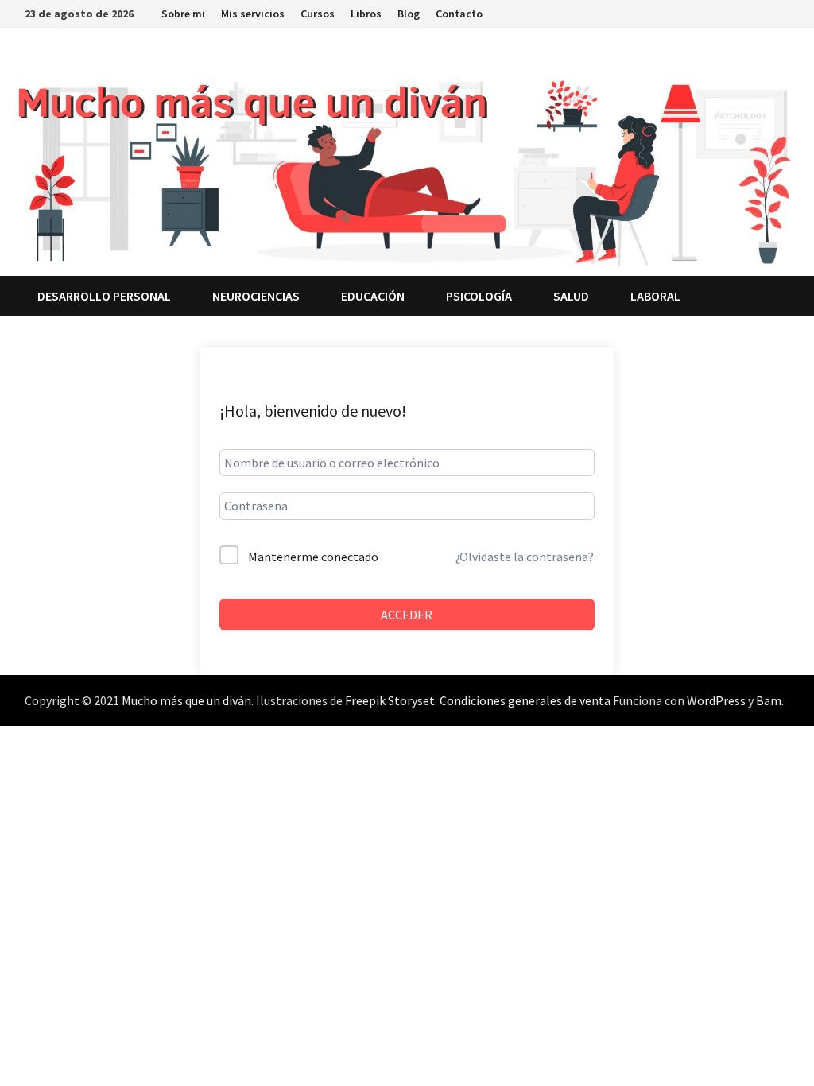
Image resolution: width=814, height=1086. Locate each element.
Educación (373, 296)
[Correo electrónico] (781, 12)
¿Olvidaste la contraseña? (524, 556)
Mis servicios (253, 13)
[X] (723, 12)
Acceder (406, 615)
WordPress (716, 700)
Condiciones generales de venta (525, 700)
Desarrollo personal (104, 296)
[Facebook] (703, 12)
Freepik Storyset (390, 700)
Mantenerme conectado (313, 556)
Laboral (655, 296)
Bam (768, 700)
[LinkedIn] (763, 12)
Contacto (459, 13)
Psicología (479, 296)
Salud (571, 296)
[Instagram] (743, 12)
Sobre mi (183, 13)
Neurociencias (256, 296)
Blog (408, 13)
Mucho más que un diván (186, 700)
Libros (366, 13)
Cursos (317, 13)
